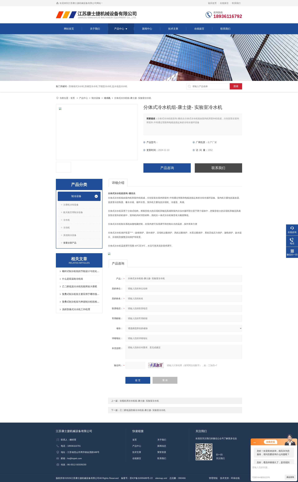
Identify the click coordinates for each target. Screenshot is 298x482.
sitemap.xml (161, 478)
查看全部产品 (69, 243)
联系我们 (236, 3)
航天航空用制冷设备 (73, 212)
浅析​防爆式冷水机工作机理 (76, 309)
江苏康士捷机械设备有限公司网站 (84, 3)
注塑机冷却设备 (71, 204)
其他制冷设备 (69, 235)
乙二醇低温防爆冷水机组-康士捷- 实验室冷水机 (142, 410)
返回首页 (212, 3)
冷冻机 (66, 227)
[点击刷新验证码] (156, 365)
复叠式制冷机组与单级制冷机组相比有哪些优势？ (80, 301)
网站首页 (69, 28)
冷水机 (66, 220)
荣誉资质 (161, 452)
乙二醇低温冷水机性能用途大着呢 (79, 286)
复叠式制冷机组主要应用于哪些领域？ (80, 294)
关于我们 (95, 28)
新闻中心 (147, 28)
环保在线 (235, 478)
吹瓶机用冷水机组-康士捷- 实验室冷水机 (139, 401)
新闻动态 (161, 446)
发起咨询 (290, 477)
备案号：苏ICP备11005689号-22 (137, 478)
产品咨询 (167, 168)
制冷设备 (96, 98)
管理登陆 (213, 478)
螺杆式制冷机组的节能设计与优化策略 (80, 271)
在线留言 (224, 3)
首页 (72, 98)
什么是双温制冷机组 (72, 278)
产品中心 (119, 28)
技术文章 (173, 28)
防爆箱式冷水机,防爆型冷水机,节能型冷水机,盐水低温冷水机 (98, 86)
